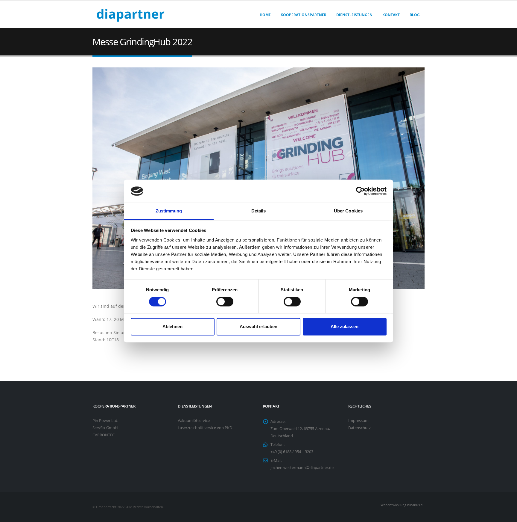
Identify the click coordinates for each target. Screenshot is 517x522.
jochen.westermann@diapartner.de (302, 467)
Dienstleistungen (354, 14)
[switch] (224, 302)
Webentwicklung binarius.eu (403, 505)
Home (265, 14)
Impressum (358, 420)
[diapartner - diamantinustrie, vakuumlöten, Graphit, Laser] (129, 14)
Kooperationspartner (303, 14)
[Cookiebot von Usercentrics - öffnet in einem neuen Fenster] (360, 191)
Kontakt (391, 14)
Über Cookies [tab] (348, 210)
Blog (415, 14)
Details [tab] (258, 210)
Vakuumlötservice (194, 420)
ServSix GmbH (105, 427)
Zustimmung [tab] (169, 210)
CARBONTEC (103, 434)
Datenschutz (359, 427)
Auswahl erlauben (258, 326)
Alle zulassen (344, 326)
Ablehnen (172, 326)
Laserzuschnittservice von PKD (205, 427)
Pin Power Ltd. (105, 420)
